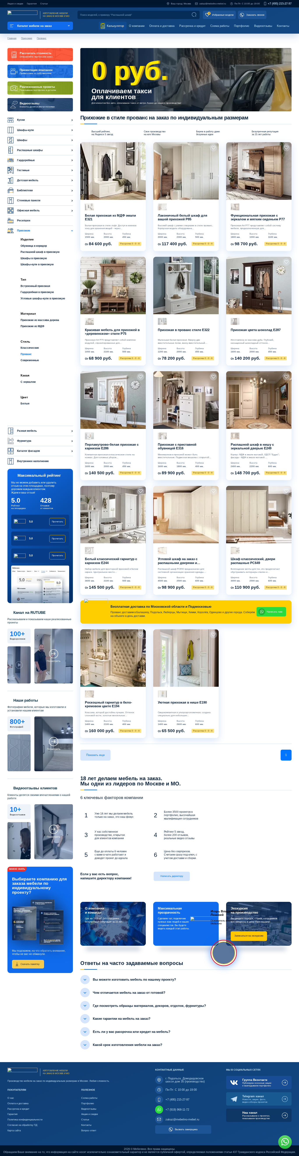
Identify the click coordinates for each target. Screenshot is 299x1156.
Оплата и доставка (161, 26)
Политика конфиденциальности (24, 1119)
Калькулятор (115, 26)
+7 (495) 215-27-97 (280, 3)
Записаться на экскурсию (248, 935)
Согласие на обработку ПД (22, 1125)
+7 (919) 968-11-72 (177, 1109)
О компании (136, 26)
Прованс (41, 38)
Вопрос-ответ (88, 1130)
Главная (11, 38)
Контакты (283, 26)
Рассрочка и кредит (192, 26)
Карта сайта (14, 1130)
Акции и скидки (15, 3)
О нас (10, 1098)
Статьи (44, 3)
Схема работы (219, 26)
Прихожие (26, 38)
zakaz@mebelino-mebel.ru (212, 3)
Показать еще (95, 755)
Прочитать (57, 521)
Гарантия (32, 3)
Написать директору (171, 876)
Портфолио (241, 26)
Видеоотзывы (263, 26)
